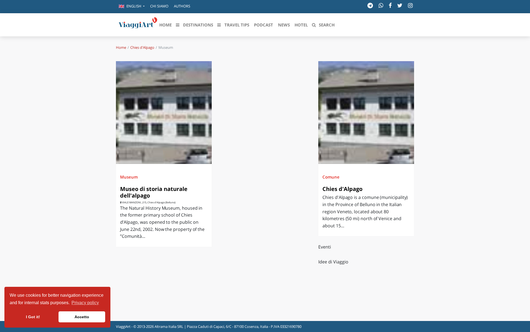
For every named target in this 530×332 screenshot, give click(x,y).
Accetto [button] (82, 317)
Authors (182, 6)
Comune (331, 177)
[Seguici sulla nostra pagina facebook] (390, 5)
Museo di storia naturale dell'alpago (153, 192)
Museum (129, 177)
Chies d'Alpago (142, 47)
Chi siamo (159, 6)
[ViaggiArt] (138, 24)
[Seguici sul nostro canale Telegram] (370, 5)
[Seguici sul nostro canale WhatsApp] (381, 5)
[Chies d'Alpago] (366, 112)
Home (121, 47)
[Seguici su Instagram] (410, 5)
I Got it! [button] (33, 317)
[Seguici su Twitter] (400, 5)
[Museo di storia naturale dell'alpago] (164, 112)
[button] (131, 6)
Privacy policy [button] (85, 302)
